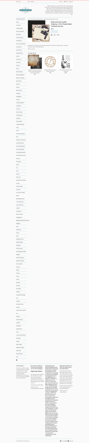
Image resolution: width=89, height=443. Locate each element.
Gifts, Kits (18, 177)
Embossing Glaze (20, 149)
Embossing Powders (20, 152)
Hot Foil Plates (19, 186)
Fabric (17, 164)
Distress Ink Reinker (20, 140)
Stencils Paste (19, 319)
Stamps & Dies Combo (19, 306)
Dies (17, 136)
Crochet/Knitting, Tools (20, 126)
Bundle (17, 87)
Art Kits (18, 65)
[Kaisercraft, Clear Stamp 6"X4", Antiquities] (66, 62)
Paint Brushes (19, 248)
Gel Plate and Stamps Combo (21, 182)
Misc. (17, 226)
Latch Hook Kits (19, 205)
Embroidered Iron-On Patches (21, 157)
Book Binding (19, 71)
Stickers (18, 322)
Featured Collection (20, 19)
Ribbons (18, 291)
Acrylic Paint (19, 50)
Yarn (17, 356)
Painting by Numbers (21, 251)
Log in (29, 1)
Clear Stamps (19, 112)
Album (17, 56)
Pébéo (17, 270)
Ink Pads (18, 189)
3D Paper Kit (19, 40)
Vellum (17, 341)
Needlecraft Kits (20, 239)
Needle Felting (19, 242)
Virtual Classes (19, 37)
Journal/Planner (20, 201)
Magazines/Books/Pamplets (21, 220)
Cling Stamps (19, 115)
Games (17, 174)
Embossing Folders (20, 146)
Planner (18, 273)
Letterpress (18, 211)
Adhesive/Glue (19, 53)
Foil (17, 167)
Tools (17, 332)
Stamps (18, 301)
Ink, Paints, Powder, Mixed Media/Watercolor (20, 195)
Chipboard (18, 105)
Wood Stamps (19, 353)
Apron (17, 68)
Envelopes (18, 161)
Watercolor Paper (20, 347)
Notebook (18, 245)
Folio (17, 171)
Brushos (18, 84)
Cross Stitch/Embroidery (20, 132)
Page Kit (18, 254)
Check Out (71, 1)
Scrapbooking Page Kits (20, 296)
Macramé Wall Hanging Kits (19, 216)
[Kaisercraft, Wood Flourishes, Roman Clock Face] (50, 62)
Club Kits (18, 118)
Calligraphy (18, 96)
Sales (17, 22)
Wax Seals (18, 350)
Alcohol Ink (21, 59)
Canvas (18, 99)
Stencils (18, 316)
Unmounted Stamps (21, 335)
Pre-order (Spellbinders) (19, 27)
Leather (18, 208)
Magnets (18, 223)
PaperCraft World (20, 260)
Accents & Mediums (21, 43)
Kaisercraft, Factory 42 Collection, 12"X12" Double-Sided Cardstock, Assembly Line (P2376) (34, 71)
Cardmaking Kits (20, 102)
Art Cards (18, 62)
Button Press (19, 90)
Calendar (18, 93)
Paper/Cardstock (20, 257)
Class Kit (18, 109)
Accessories (19, 47)
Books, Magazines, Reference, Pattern (21, 76)
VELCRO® (18, 338)
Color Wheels (19, 121)
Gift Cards (18, 34)
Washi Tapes (19, 344)
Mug (17, 236)
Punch (17, 276)
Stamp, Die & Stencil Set (21, 312)
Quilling (18, 282)
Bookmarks (19, 81)
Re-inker (18, 285)
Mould (17, 232)
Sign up (32, 1)
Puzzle (17, 279)
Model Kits (18, 229)
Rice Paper (18, 288)
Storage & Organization (19, 327)
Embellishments (20, 143)
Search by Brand (21, 31)
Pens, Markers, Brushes (19, 265)
